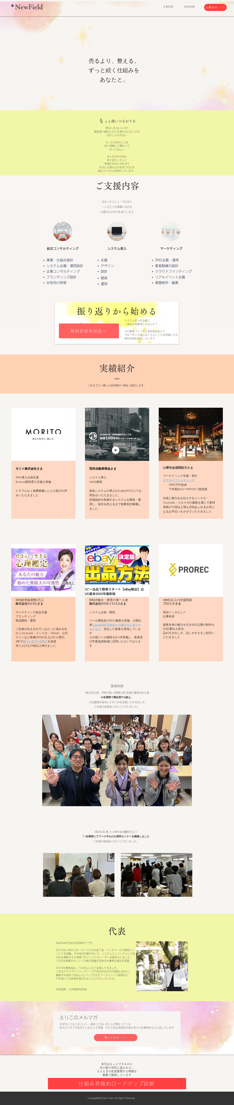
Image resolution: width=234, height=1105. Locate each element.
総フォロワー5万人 (35, 641)
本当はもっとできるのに (117, 1063)
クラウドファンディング (179, 480)
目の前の (105, 1067)
